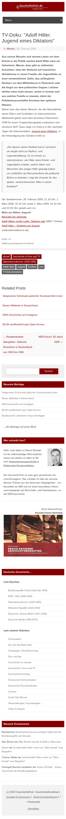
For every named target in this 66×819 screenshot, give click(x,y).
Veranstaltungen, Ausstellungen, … (26, 703)
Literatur (12, 691)
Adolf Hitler (8, 266)
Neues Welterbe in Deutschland (20, 305)
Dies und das (14, 656)
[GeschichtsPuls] (33, 10)
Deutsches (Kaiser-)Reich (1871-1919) (27, 613)
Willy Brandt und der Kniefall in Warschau (39, 741)
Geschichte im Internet (19, 662)
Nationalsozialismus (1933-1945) (19, 261)
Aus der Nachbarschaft (20, 645)
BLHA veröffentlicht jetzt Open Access (23, 324)
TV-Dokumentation (12, 272)
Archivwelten (14, 639)
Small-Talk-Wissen (17, 697)
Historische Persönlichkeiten (22, 685)
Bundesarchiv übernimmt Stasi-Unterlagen (23, 415)
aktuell (6, 256)
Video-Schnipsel (16, 709)
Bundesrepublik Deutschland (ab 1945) (27, 590)
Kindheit (32, 266)
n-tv (41, 266)
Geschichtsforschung (19, 674)
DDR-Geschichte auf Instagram (20, 314)
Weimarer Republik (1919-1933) (24, 608)
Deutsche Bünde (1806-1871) (23, 619)
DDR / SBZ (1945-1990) (20, 596)
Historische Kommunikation (22, 680)
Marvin (10, 48)
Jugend (21, 266)
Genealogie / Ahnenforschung (23, 650)
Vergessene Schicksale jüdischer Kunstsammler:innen (33, 295)
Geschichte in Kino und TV (26, 256)
